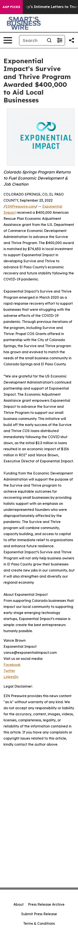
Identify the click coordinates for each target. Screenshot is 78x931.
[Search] (49, 40)
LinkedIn (10, 677)
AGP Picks (11, 7)
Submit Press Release (39, 914)
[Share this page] (71, 40)
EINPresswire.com (20, 206)
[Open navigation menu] (7, 40)
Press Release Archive (46, 904)
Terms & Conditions (39, 923)
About (18, 904)
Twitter (9, 671)
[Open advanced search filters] (59, 40)
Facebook (12, 664)
